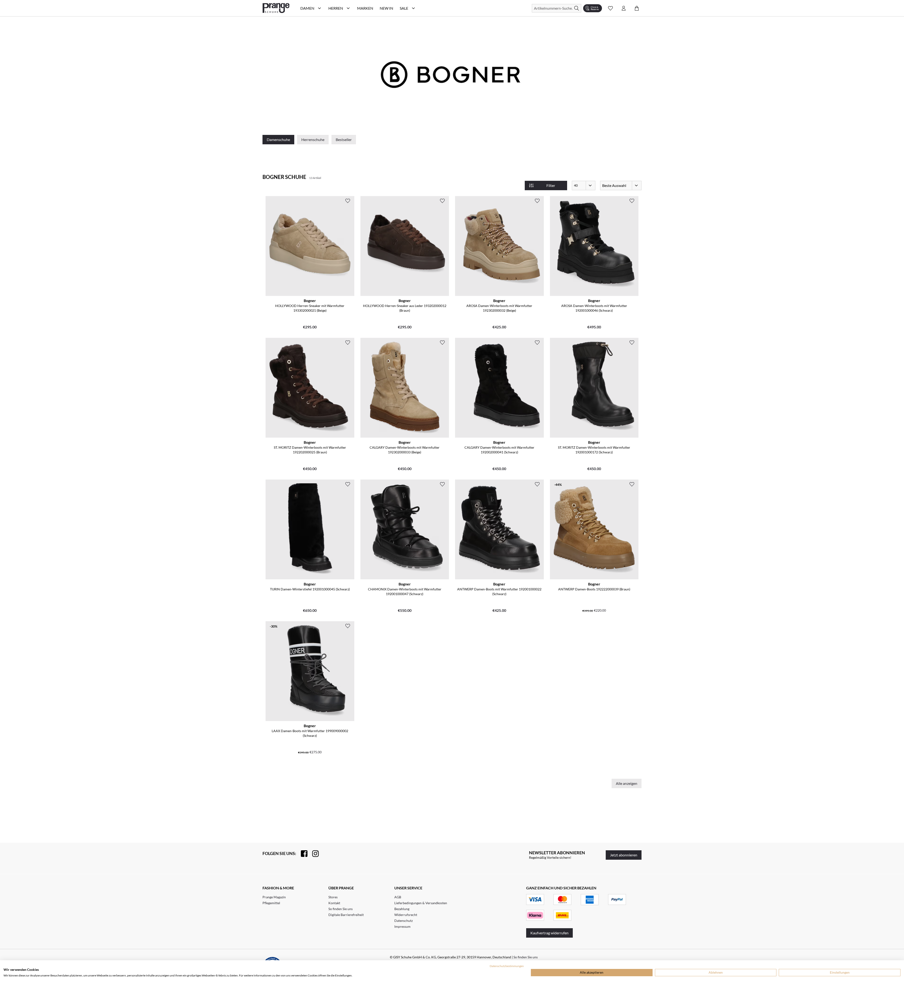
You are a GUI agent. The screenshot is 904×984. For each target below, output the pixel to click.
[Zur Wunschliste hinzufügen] (347, 201)
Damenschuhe (278, 139)
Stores (333, 897)
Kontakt (334, 903)
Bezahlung (401, 909)
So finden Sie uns (340, 909)
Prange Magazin (274, 897)
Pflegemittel (271, 903)
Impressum (402, 926)
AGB (397, 897)
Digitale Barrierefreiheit (346, 915)
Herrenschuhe (312, 139)
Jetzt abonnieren (623, 855)
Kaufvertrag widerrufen (549, 933)
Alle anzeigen (626, 783)
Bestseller (344, 139)
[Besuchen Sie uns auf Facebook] (301, 853)
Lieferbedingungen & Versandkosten (420, 903)
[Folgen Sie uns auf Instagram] (313, 853)
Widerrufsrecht (405, 915)
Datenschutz (403, 921)
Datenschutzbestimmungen (507, 966)
